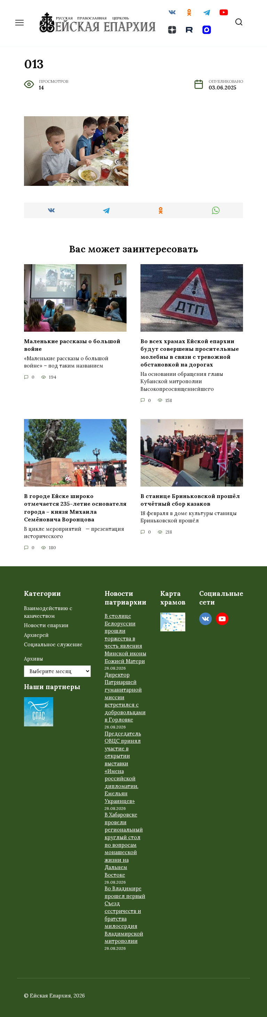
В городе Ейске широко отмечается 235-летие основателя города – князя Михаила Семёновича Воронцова (75, 507)
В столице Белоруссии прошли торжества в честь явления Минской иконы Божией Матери (125, 638)
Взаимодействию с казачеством (48, 612)
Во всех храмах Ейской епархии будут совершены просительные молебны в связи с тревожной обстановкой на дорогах (189, 353)
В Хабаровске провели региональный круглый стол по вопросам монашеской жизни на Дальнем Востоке (124, 845)
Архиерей (36, 635)
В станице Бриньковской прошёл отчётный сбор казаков (190, 499)
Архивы (33, 659)
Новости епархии (46, 625)
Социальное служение (53, 644)
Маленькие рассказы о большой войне (72, 345)
